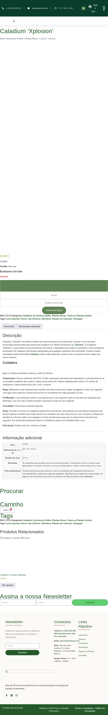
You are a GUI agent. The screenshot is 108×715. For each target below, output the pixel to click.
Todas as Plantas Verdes (79, 316)
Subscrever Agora (54, 310)
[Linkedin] (11, 695)
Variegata (77, 319)
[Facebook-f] (6, 695)
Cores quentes (12, 319)
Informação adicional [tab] (29, 326)
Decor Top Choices (30, 319)
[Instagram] (16, 695)
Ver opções (7, 585)
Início (2, 39)
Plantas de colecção (62, 319)
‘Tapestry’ (79, 345)
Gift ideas (46, 319)
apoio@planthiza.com (70, 641)
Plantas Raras (31, 39)
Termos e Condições (84, 708)
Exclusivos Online (15, 39)
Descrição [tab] (9, 326)
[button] (83, 8)
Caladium (27, 316)
